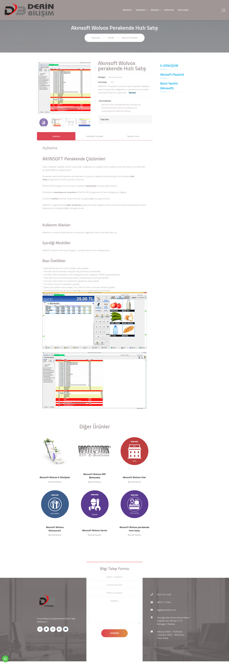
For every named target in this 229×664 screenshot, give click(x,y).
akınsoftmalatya (123, 110)
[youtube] (65, 629)
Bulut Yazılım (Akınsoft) (169, 85)
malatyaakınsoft (108, 110)
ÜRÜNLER (155, 9)
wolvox (112, 104)
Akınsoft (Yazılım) (172, 74)
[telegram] (46, 629)
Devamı (132, 92)
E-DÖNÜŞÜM (169, 65)
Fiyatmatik (90, 185)
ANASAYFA (127, 9)
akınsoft (105, 104)
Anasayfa (96, 37)
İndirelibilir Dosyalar (94, 136)
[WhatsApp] (5, 658)
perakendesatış (122, 104)
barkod (121, 107)
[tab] (56, 136)
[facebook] (40, 629)
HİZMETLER (169, 9)
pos (135, 107)
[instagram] (53, 629)
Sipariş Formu (133, 136)
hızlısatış (133, 104)
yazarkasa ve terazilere (65, 192)
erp (139, 104)
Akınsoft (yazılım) (130, 37)
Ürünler (111, 37)
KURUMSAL (140, 9)
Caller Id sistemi (73, 205)
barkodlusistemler (109, 107)
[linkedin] (59, 629)
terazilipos (128, 107)
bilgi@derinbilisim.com (166, 609)
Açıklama (56, 136)
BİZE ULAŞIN (183, 9)
